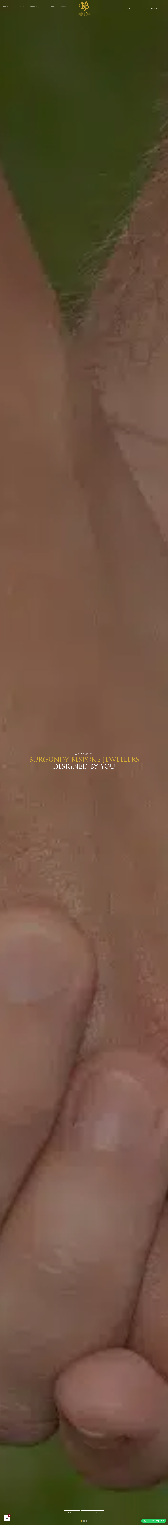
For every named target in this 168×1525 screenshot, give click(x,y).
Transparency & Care (36, 7)
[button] (153, 1521)
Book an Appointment (152, 8)
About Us (6, 7)
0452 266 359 (132, 8)
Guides (51, 7)
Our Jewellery (19, 7)
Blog (5, 10)
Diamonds (62, 7)
